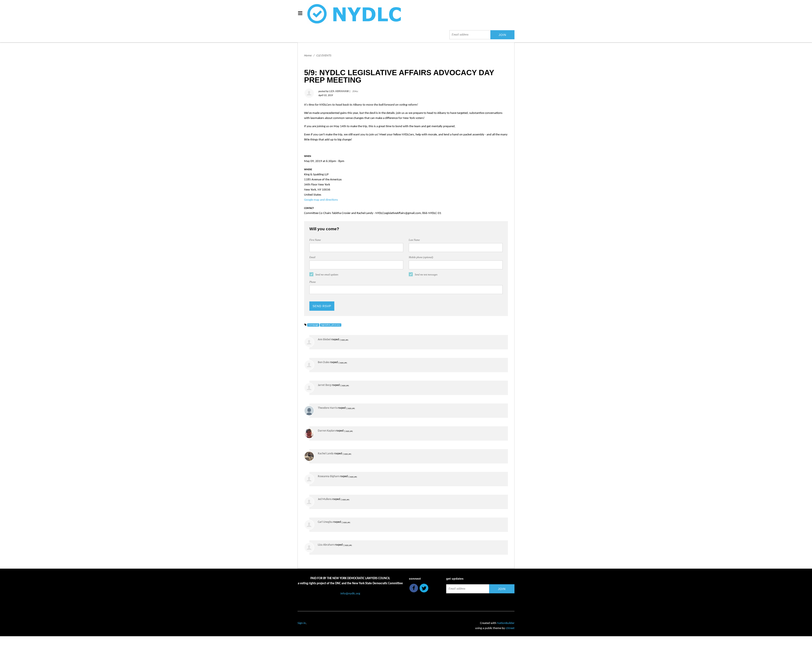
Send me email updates (326, 274)
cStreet (510, 628)
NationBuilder (505, 623)
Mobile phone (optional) (421, 257)
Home (308, 55)
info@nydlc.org (350, 593)
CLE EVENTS (323, 55)
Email (312, 257)
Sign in (302, 623)
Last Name (414, 239)
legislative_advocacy (330, 325)
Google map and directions (321, 200)
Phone (312, 282)
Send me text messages (426, 274)
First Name (315, 239)
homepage (313, 325)
